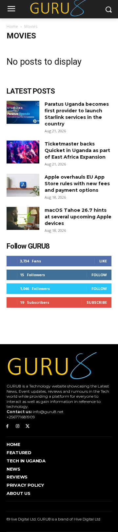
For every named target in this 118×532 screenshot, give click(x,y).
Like (103, 260)
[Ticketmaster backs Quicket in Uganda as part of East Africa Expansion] (23, 152)
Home (12, 26)
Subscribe (97, 302)
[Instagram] (17, 426)
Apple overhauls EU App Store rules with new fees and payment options (77, 183)
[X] (27, 426)
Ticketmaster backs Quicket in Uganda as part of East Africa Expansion (77, 150)
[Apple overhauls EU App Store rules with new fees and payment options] (23, 185)
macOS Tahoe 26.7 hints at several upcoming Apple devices (78, 216)
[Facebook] (7, 426)
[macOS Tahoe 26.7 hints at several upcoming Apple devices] (23, 218)
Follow (99, 274)
